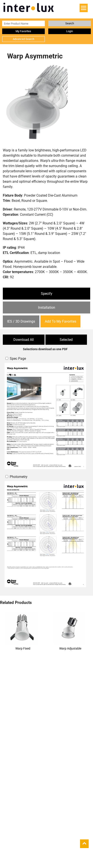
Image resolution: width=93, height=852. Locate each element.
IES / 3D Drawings (21, 321)
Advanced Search (23, 39)
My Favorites (23, 31)
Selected (66, 340)
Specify (46, 294)
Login (69, 31)
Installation (46, 307)
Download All (23, 340)
